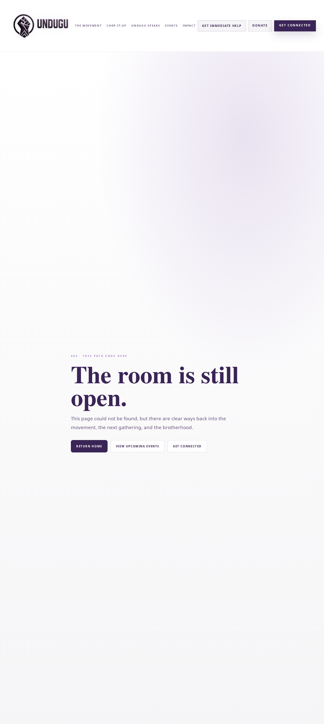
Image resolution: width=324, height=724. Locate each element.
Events (171, 25)
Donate (260, 25)
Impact (189, 25)
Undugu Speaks (145, 25)
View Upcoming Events (137, 446)
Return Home (89, 446)
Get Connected (295, 25)
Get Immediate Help (222, 26)
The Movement (88, 25)
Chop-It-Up (116, 25)
